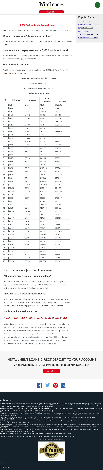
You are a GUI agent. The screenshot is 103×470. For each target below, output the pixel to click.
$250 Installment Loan (88, 24)
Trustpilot (3, 463)
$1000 (7, 317)
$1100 (40, 317)
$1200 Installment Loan (88, 34)
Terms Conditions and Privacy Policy (51, 439)
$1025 (15, 317)
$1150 (56, 317)
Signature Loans (85, 28)
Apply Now (51, 12)
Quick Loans (83, 31)
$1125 (48, 317)
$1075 (32, 317)
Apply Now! (51, 371)
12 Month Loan (84, 21)
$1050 (24, 317)
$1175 (64, 317)
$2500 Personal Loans (88, 38)
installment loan (10, 73)
